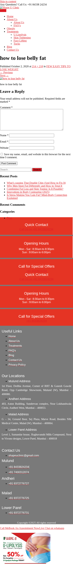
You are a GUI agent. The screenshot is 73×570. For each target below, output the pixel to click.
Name (4, 135)
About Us (12, 19)
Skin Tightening (22, 37)
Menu (3, 10)
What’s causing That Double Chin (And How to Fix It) (36, 182)
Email (4, 141)
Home (10, 16)
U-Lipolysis (20, 34)
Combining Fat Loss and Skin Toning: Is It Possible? (35, 188)
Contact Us (13, 49)
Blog (9, 46)
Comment (6, 107)
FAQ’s (17, 25)
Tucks (17, 43)
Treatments (13, 31)
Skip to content (8, 1)
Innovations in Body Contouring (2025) (28, 192)
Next (4, 75)
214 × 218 (37, 66)
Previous (6, 72)
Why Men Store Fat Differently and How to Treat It (34, 185)
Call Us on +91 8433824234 (36, 229)
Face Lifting (20, 40)
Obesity (11, 28)
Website (4, 147)
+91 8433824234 (36, 271)
